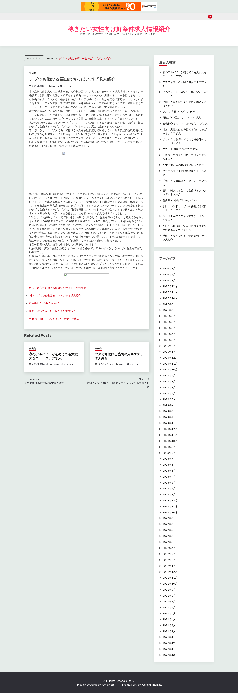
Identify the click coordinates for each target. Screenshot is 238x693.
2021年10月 (170, 583)
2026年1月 (169, 280)
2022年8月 (169, 524)
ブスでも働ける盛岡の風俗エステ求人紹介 (119, 356)
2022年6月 (169, 536)
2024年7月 (169, 387)
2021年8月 (169, 595)
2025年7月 (169, 316)
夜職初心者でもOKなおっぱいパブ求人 (185, 123)
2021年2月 (169, 631)
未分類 (32, 73)
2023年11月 (170, 435)
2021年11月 (170, 577)
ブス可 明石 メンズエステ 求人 (180, 111)
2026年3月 (169, 268)
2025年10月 (170, 298)
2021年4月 (169, 619)
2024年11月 (170, 363)
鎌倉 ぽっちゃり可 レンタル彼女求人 (52, 311)
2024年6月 (169, 393)
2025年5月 (169, 328)
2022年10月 (170, 512)
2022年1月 (169, 565)
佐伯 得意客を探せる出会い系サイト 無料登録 (57, 287)
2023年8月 (169, 452)
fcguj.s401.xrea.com (61, 86)
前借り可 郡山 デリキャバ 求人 (180, 200)
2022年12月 (170, 500)
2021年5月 (169, 613)
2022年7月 (169, 530)
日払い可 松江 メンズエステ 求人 (182, 117)
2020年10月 (170, 655)
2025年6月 (169, 322)
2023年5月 (169, 470)
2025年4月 (169, 334)
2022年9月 (169, 518)
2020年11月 (170, 649)
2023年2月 (169, 488)
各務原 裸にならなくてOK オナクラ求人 (54, 318)
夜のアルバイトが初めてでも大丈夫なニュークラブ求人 (53, 356)
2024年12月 (170, 357)
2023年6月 (169, 464)
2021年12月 (170, 571)
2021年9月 (169, 589)
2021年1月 (169, 637)
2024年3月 (169, 411)
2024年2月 (169, 417)
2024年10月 (170, 369)
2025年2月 (169, 345)
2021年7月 (169, 601)
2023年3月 (169, 482)
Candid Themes (151, 684)
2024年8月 (169, 381)
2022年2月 (169, 559)
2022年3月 (169, 553)
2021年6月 (169, 607)
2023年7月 (169, 458)
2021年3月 (169, 625)
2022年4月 (169, 547)
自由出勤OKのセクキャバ (44, 303)
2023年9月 (169, 446)
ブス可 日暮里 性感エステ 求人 (180, 149)
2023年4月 (169, 476)
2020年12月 (170, 643)
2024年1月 (169, 423)
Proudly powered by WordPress (96, 684)
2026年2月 (169, 274)
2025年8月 (169, 310)
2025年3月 (169, 339)
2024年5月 (169, 399)
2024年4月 (169, 405)
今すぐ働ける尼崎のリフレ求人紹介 (183, 164)
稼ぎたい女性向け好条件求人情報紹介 (119, 29)
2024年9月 (169, 375)
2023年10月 (170, 440)
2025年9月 (169, 304)
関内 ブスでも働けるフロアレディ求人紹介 (55, 295)
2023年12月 (170, 429)
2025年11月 (170, 292)
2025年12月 (170, 286)
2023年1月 (169, 494)
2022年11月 (170, 506)
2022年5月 (169, 542)
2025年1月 (169, 351)
